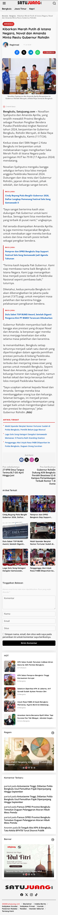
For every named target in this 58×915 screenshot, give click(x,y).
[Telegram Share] (30, 52)
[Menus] (4, 3)
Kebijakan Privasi (27, 906)
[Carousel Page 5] (34, 768)
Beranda (5, 16)
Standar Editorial (36, 909)
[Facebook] (21, 460)
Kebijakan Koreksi (9, 906)
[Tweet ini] (23, 52)
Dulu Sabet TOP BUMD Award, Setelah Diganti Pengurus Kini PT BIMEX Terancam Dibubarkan (13, 542)
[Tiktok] (37, 460)
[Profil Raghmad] (5, 45)
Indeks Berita (40, 904)
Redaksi (23, 909)
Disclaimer (27, 904)
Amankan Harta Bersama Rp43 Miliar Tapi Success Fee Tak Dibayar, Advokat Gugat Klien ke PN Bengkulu (35, 717)
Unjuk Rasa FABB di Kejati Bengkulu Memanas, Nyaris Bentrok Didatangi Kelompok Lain (32, 703)
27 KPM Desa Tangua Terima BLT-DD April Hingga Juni (13, 471)
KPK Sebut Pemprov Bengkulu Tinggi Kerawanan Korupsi (33, 676)
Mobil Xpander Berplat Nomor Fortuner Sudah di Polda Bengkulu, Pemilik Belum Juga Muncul (41, 542)
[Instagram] (32, 460)
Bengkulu (12, 16)
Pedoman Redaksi (9, 909)
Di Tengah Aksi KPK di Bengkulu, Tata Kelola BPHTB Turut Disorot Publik (27, 829)
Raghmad (14, 45)
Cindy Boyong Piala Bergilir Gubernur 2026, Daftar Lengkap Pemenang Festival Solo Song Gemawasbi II (27, 199)
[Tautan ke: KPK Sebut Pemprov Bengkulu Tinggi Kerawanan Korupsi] (9, 679)
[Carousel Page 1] (23, 768)
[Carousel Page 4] (32, 768)
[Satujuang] (29, 2)
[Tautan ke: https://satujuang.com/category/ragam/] (52, 732)
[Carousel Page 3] (29, 768)
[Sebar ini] (17, 52)
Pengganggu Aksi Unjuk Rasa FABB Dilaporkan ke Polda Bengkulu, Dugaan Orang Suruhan (41, 569)
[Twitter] (26, 460)
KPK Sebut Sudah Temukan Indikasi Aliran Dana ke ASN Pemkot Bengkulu (35, 663)
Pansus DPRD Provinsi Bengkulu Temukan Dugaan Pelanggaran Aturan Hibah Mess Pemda (27, 809)
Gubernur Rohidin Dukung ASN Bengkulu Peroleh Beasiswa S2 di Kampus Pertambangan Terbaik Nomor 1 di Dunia (43, 475)
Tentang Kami (8, 911)
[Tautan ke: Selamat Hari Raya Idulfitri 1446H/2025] (29, 860)
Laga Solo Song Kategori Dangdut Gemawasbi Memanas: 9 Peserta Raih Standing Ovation (14, 569)
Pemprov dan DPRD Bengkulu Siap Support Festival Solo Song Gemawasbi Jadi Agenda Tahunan (27, 255)
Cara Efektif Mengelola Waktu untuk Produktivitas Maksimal (29, 763)
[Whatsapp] (37, 52)
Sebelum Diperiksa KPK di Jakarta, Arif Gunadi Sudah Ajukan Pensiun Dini (34, 690)
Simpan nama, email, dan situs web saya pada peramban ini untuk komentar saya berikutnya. (27, 635)
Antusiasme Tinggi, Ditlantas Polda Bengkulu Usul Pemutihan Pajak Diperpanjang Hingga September (28, 789)
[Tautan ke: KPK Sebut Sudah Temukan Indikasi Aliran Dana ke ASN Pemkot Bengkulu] (9, 666)
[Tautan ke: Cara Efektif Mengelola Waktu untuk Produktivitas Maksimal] (29, 754)
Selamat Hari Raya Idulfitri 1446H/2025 (24, 871)
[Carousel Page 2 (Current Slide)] (26, 768)
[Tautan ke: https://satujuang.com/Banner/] (52, 839)
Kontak (40, 906)
